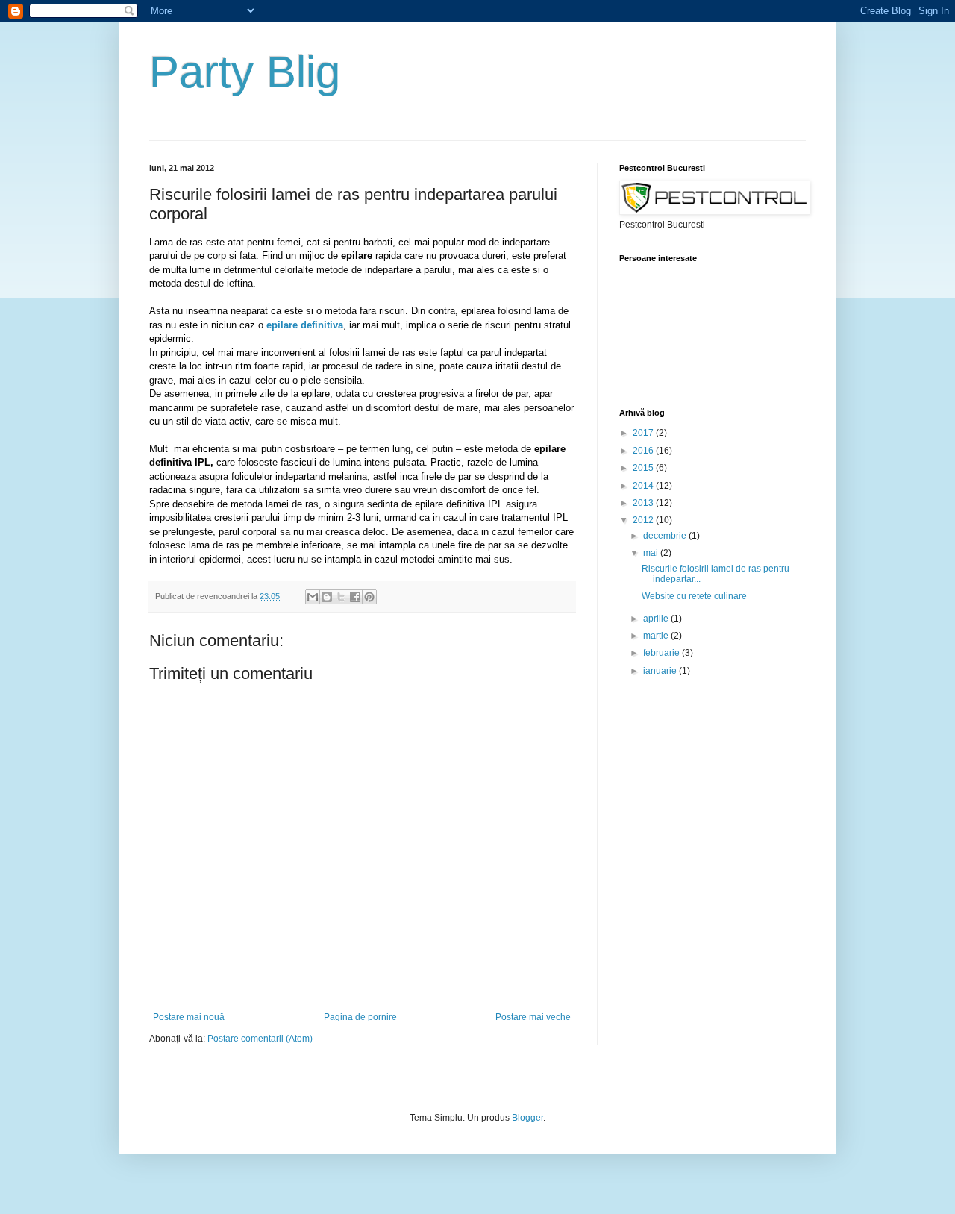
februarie (662, 653)
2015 (644, 468)
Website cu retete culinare (694, 596)
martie (657, 636)
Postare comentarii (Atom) (260, 1038)
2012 (644, 520)
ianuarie (661, 671)
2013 (644, 503)
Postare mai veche (533, 1017)
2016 (644, 450)
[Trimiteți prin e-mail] (312, 596)
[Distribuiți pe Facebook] (355, 596)
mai (651, 553)
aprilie (657, 618)
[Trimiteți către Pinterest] (369, 596)
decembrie (666, 536)
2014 (644, 486)
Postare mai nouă (189, 1017)
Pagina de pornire (360, 1017)
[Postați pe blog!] (326, 596)
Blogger (527, 1118)
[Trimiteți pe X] (341, 596)
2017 (644, 433)
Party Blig (244, 72)
